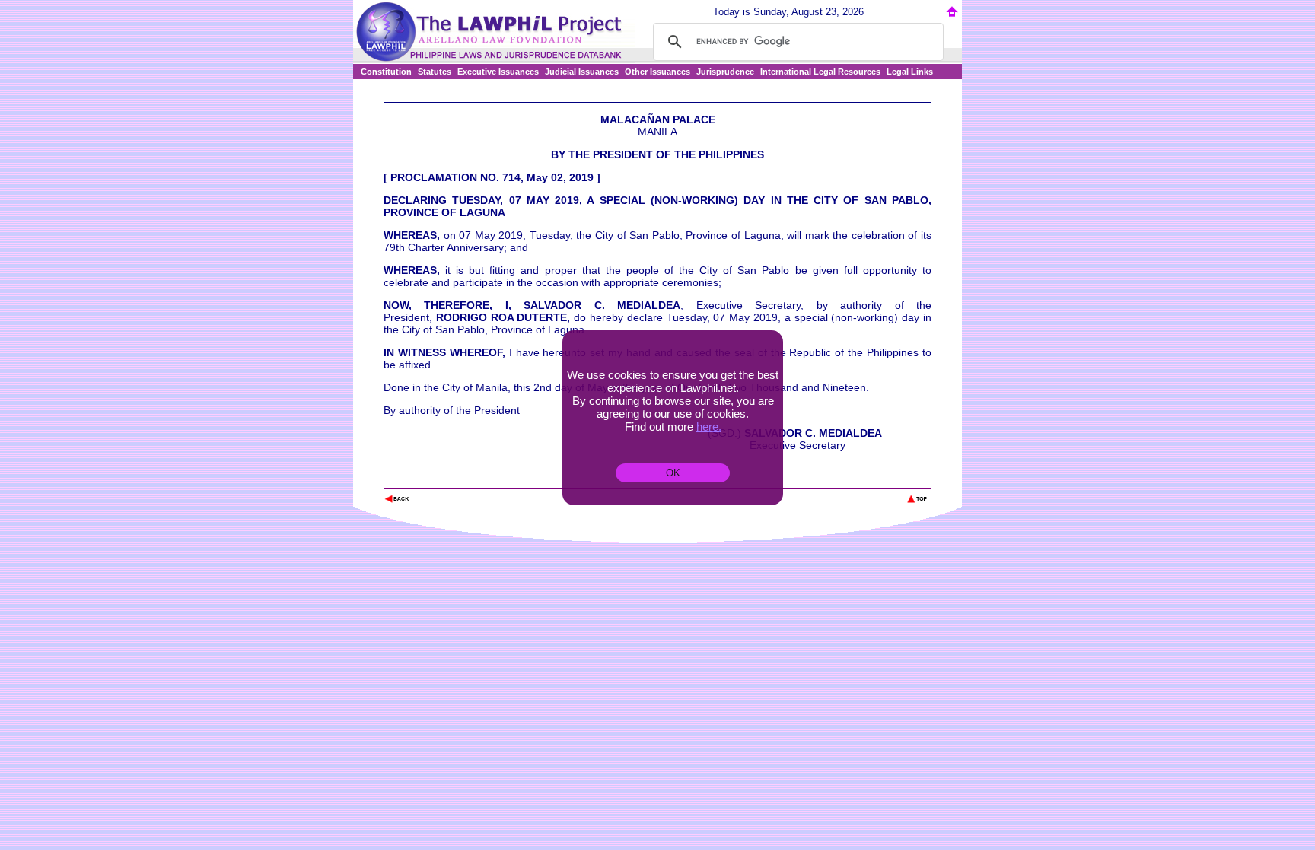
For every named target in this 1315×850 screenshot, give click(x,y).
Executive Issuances (498, 71)
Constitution (386, 71)
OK (673, 473)
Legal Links (910, 71)
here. (708, 426)
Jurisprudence (725, 71)
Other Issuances (657, 71)
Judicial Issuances (582, 71)
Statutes (434, 71)
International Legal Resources (820, 71)
